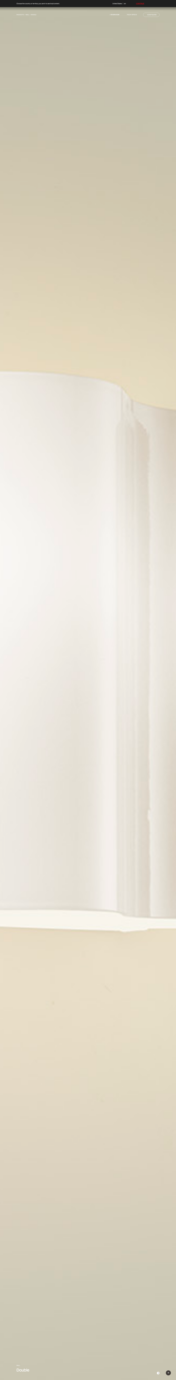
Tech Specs (132, 14)
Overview (115, 14)
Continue (140, 3)
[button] (119, 3)
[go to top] (168, 1372)
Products (20, 15)
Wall (27, 15)
